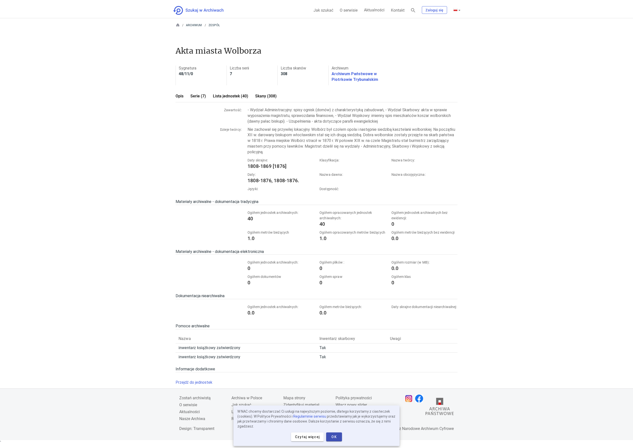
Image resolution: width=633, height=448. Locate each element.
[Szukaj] (413, 10)
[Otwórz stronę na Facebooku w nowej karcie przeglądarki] (420, 399)
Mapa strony (294, 398)
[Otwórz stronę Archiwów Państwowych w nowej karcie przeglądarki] (440, 408)
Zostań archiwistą (195, 398)
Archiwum (194, 25)
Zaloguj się (434, 10)
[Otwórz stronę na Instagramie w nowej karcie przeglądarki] (410, 399)
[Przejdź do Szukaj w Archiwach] (203, 10)
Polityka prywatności (354, 398)
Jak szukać (323, 10)
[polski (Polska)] (456, 10)
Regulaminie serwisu (309, 416)
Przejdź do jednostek (194, 382)
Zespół (214, 25)
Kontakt (398, 10)
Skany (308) (266, 96)
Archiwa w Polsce (246, 398)
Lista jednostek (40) (230, 96)
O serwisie (349, 10)
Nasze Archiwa (192, 418)
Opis (179, 96)
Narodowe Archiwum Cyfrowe (428, 428)
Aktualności (374, 10)
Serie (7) (198, 96)
